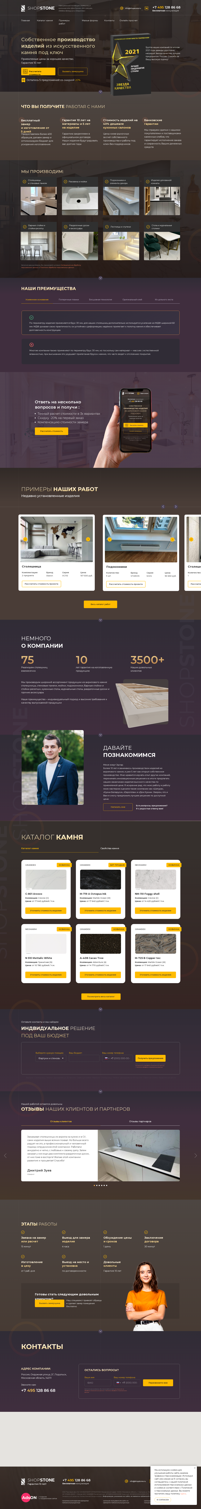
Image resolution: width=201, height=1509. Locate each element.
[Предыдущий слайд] (5, 1155)
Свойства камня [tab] (109, 848)
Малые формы (90, 20)
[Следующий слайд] (196, 1155)
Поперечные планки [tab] (69, 299)
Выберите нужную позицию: (50, 1053)
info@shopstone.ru (133, 8)
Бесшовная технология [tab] (100, 299)
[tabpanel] (100, 338)
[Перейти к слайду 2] (96, 1185)
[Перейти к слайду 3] (99, 1185)
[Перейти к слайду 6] (106, 1185)
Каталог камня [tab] (30, 848)
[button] (73, 71)
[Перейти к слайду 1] (94, 1185)
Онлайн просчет (129, 20)
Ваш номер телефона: (113, 1053)
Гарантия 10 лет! (37, 1484)
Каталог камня (45, 20)
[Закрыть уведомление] (194, 1468)
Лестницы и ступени (120, 227)
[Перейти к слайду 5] (104, 1185)
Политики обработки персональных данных (57, 267)
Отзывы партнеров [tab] (140, 1121)
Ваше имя (89, 1377)
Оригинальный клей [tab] (132, 299)
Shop (41, 8)
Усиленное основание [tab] (37, 299)
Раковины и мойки (78, 181)
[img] (80, 241)
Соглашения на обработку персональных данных (149, 1065)
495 (166, 7)
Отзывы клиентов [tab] (61, 1121)
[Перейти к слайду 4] (101, 1185)
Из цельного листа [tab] (164, 299)
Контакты (109, 20)
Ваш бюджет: (75, 1053)
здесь (183, 1493)
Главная (25, 20)
